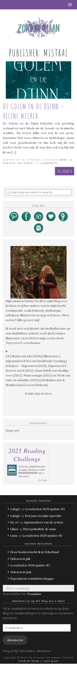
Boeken (9, 163)
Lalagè (15, 509)
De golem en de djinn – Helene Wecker (33, 111)
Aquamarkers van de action (43, 522)
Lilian (14, 529)
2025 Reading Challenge (27, 454)
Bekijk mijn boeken (38, 393)
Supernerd (13, 343)
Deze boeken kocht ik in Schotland (34, 552)
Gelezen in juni (20, 572)
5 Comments (47, 163)
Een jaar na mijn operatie (43, 516)
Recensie (25, 163)
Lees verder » (64, 171)
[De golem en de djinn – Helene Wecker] (38, 80)
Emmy (63, 160)
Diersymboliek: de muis (39, 529)
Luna (13, 535)
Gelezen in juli (20, 559)
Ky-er (14, 522)
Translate (34, 594)
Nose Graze (51, 661)
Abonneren (15, 640)
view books (42, 480)
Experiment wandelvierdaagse (32, 578)
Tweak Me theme (29, 661)
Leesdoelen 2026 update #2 (45, 509)
